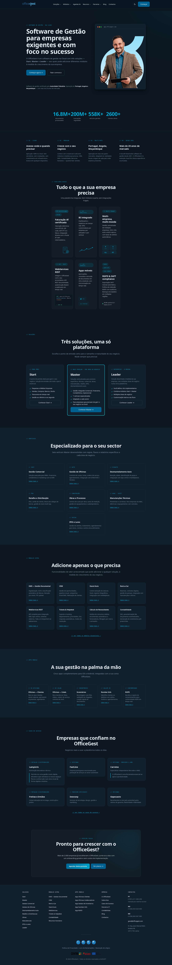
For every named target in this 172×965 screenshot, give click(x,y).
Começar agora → (36, 72)
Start (23, 897)
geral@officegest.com (135, 921)
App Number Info (81, 907)
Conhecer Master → (86, 410)
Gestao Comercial (28, 904)
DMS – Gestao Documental (58, 897)
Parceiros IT (106, 907)
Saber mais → (33, 481)
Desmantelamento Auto (30, 910)
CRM (50, 900)
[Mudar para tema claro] (135, 4)
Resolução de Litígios (103, 948)
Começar (143, 4)
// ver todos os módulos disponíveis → (86, 636)
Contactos (105, 917)
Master (24, 900)
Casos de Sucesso (108, 904)
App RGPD (78, 910)
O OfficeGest (106, 897)
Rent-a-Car (52, 904)
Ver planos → (98, 866)
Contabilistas (106, 910)
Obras (24, 917)
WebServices (53, 910)
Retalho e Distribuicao (29, 914)
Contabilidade (53, 917)
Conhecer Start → (45, 403)
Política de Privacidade (70, 948)
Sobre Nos (105, 900)
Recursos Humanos (55, 921)
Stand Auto (52, 907)
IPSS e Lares (26, 924)
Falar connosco (56, 72)
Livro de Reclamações (86, 948)
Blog (103, 914)
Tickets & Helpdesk (55, 914)
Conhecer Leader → (127, 403)
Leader (24, 928)
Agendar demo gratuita (78, 866)
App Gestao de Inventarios (84, 904)
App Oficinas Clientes (82, 897)
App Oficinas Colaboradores (84, 900)
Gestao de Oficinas (28, 907)
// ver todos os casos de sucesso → (86, 812)
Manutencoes (27, 921)
